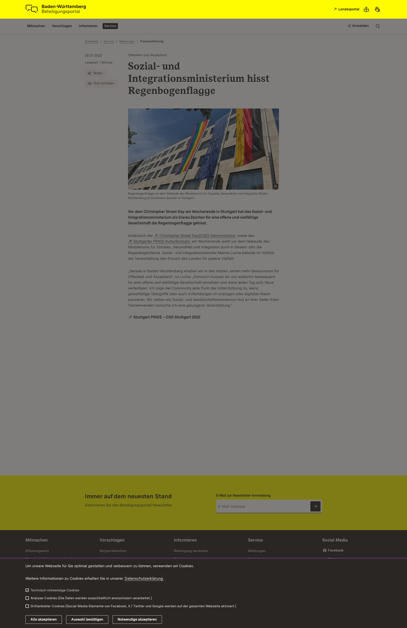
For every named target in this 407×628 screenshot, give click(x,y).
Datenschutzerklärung (144, 578)
